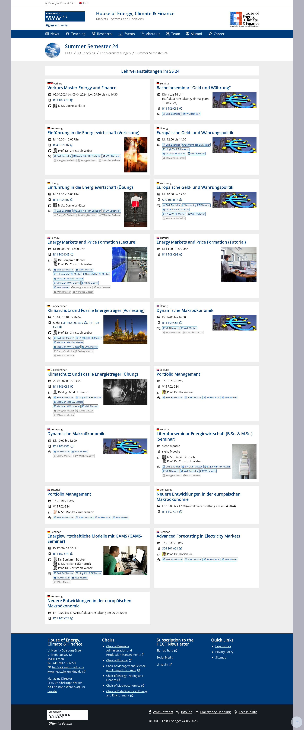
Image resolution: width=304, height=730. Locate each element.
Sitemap (220, 657)
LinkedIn (162, 664)
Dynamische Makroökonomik (185, 310)
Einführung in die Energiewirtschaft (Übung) (90, 187)
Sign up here (165, 650)
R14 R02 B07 (61, 145)
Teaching (78, 33)
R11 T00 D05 (61, 254)
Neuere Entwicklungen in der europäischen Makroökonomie (198, 496)
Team (175, 33)
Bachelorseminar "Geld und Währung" (194, 87)
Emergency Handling (215, 712)
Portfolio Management (178, 374)
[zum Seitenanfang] (296, 722)
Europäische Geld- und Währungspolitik (195, 132)
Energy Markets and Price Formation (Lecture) (92, 242)
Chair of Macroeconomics (123, 686)
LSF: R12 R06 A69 (72, 323)
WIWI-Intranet (163, 712)
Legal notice (223, 646)
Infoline (186, 712)
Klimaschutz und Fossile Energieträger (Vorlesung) (96, 310)
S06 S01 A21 (170, 548)
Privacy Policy (224, 652)
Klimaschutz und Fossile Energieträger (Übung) (93, 374)
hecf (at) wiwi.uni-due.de (68, 667)
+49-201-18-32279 (64, 663)
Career (219, 33)
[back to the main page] (244, 19)
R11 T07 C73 (170, 512)
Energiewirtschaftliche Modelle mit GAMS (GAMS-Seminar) (95, 538)
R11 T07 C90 (61, 100)
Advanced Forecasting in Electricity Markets (198, 536)
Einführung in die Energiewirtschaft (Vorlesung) (93, 132)
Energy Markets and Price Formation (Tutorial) (201, 242)
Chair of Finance (117, 660)
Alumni (196, 33)
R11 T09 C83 (170, 108)
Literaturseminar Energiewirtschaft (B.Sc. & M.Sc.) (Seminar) (204, 436)
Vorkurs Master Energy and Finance (82, 87)
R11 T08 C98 (170, 254)
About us (153, 33)
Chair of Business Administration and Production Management (123, 650)
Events (129, 33)
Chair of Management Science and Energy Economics (126, 668)
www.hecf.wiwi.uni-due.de (64, 671)
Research (104, 33)
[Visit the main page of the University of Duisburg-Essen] (65, 19)
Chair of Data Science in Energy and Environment (126, 693)
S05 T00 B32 (170, 200)
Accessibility (248, 712)
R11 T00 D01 (61, 446)
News (54, 33)
